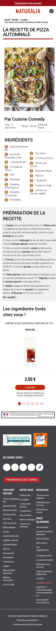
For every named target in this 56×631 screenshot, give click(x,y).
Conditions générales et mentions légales (27, 616)
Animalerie (8, 557)
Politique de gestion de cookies (27, 624)
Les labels (24, 499)
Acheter (30, 387)
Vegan (6, 566)
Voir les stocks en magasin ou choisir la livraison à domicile (30, 394)
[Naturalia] (28, 11)
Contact (40, 578)
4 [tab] (32, 403)
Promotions (8, 562)
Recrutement (42, 527)
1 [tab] (19, 403)
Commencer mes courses (28, 3)
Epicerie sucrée (10, 510)
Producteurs (25, 511)
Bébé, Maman (9, 527)
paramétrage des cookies (22, 479)
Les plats (24, 19)
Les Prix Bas (8, 584)
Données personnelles (27, 620)
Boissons (7, 519)
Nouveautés (8, 553)
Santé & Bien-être (11, 536)
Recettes (15, 19)
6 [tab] (41, 403)
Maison (6, 549)
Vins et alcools (10, 523)
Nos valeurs (41, 543)
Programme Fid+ (44, 555)
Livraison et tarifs (44, 560)
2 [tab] (23, 403)
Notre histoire (42, 538)
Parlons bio (25, 495)
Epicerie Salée (9, 506)
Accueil (7, 19)
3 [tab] (28, 403)
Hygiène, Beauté (10, 540)
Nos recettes (25, 515)
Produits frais (9, 514)
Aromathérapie (10, 544)
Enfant (6, 531)
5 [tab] (37, 403)
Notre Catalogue (27, 519)
